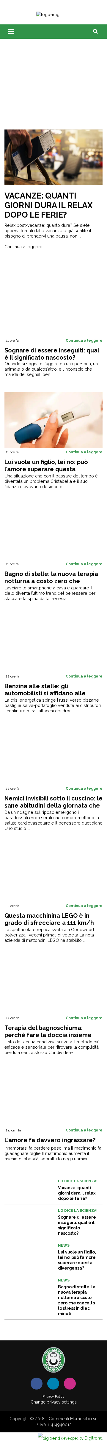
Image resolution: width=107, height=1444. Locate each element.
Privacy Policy (53, 1396)
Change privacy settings (54, 1402)
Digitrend (82, 1437)
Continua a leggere (23, 246)
